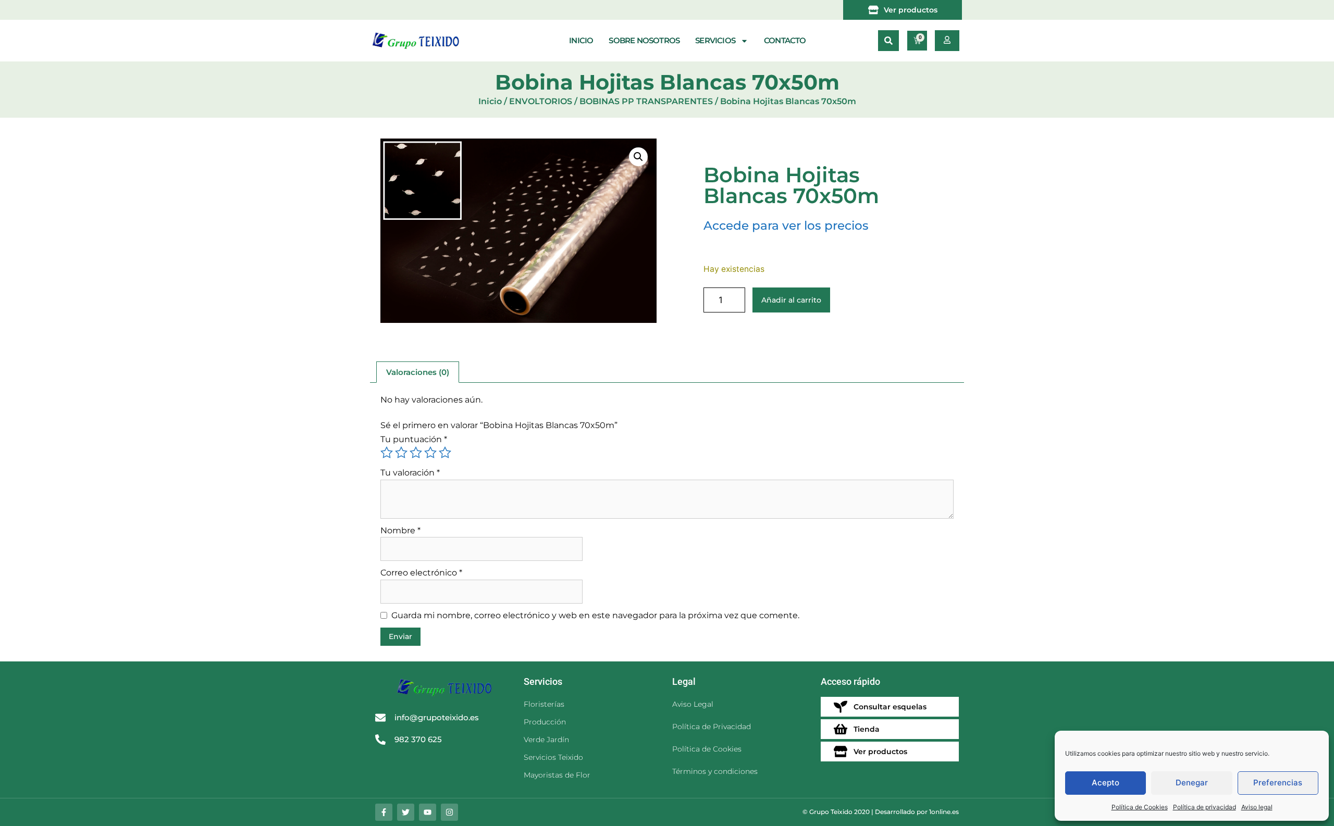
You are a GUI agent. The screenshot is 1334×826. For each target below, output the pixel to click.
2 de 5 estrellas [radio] (401, 452)
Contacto (785, 40)
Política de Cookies (1139, 807)
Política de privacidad (1204, 807)
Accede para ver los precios (786, 225)
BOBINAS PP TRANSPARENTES (646, 101)
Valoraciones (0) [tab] (417, 372)
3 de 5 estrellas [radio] (416, 452)
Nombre (400, 530)
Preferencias (1277, 782)
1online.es (944, 812)
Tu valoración (410, 473)
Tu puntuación (413, 439)
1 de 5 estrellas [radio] (386, 452)
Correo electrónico (421, 573)
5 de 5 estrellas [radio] (445, 452)
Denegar (1192, 782)
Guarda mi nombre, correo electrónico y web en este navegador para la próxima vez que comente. (595, 615)
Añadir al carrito (791, 300)
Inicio (581, 40)
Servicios (715, 40)
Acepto (1105, 782)
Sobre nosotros (644, 40)
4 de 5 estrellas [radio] (430, 452)
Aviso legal (1257, 807)
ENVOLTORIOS (540, 101)
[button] (888, 40)
